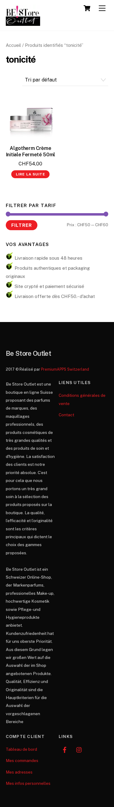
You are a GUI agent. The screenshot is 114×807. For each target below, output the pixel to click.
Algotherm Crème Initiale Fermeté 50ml (30, 151)
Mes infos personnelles (28, 783)
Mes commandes (22, 760)
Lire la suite (30, 174)
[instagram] (79, 749)
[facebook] (65, 749)
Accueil (13, 45)
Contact (66, 414)
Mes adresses (19, 772)
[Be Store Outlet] (23, 23)
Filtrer (21, 225)
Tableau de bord (21, 749)
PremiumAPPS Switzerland (65, 369)
